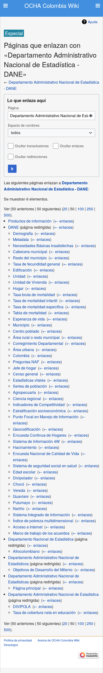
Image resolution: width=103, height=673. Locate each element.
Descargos (11, 645)
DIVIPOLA (22, 606)
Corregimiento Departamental (38, 343)
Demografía (23, 233)
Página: (13, 107)
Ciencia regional (27, 398)
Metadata (21, 239)
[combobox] (51, 115)
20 (65, 209)
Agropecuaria (24, 392)
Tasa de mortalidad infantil (35, 300)
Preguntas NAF (26, 361)
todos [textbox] (15, 132)
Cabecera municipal (30, 251)
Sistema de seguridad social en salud (45, 465)
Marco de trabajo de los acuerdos (41, 533)
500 (7, 215)
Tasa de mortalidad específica (38, 306)
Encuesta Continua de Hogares (39, 435)
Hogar (18, 288)
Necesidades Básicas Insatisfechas (43, 245)
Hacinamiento (25, 447)
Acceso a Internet (27, 527)
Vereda (19, 490)
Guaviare (21, 496)
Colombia (21, 355)
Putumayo (21, 502)
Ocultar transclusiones (32, 145)
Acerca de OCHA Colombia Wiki (59, 640)
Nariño (18, 508)
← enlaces (64, 221)
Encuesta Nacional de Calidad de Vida (46, 453)
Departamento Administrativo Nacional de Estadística (53, 594)
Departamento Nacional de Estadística (41, 539)
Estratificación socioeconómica (39, 410)
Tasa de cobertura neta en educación (44, 612)
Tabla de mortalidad (29, 312)
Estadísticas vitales (29, 380)
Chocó (18, 484)
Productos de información (30, 221)
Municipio (21, 325)
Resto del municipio (30, 258)
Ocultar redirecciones (31, 156)
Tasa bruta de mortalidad (34, 294)
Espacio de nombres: (24, 125)
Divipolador (23, 478)
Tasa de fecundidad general (36, 264)
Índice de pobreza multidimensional (43, 520)
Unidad (19, 276)
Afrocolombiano (26, 551)
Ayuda (92, 21)
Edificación (22, 270)
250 (90, 209)
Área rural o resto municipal (36, 337)
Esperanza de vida (29, 319)
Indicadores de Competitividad (39, 404)
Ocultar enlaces (72, 145)
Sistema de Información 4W (36, 441)
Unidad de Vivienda (30, 282)
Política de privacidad (18, 640)
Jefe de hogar (24, 368)
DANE (13, 227)
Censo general (25, 374)
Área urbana (23, 349)
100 (80, 209)
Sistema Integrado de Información (41, 514)
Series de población (30, 386)
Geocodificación (26, 429)
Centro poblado (26, 331)
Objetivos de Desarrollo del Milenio (43, 569)
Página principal (27, 588)
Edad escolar (24, 472)
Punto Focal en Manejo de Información (46, 416)
